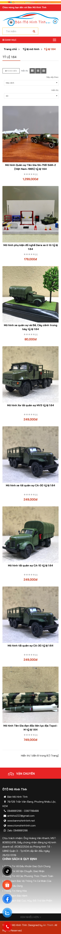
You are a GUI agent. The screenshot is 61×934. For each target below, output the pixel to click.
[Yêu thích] (27, 139)
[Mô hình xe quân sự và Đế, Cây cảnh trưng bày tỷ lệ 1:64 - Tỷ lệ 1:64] (30, 294)
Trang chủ (10, 49)
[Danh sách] (38, 71)
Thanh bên (12, 71)
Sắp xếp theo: (52, 77)
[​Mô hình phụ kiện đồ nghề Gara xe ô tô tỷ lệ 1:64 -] (30, 214)
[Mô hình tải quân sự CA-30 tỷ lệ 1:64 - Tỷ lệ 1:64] (30, 614)
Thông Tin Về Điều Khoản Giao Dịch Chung (27, 866)
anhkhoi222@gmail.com (20, 815)
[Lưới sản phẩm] (32, 71)
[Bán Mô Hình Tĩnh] (30, 19)
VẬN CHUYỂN (25, 774)
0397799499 (31, 811)
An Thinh (48, 925)
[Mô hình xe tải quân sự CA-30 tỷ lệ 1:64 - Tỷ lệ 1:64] (30, 454)
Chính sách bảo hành (15, 895)
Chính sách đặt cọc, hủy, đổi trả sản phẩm (28, 900)
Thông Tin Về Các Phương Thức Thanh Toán (28, 876)
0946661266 (14, 811)
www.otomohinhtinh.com (21, 825)
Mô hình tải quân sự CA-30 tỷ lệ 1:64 (30, 645)
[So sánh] (34, 139)
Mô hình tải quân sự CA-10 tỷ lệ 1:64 (30, 565)
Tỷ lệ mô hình (31, 49)
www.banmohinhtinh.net (21, 820)
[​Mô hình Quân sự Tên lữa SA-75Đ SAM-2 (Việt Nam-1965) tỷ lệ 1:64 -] (30, 134)
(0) (36, 174)
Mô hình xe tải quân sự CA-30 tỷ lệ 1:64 (30, 485)
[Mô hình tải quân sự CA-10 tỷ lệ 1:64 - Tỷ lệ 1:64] (30, 534)
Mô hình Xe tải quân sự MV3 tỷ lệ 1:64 (30, 405)
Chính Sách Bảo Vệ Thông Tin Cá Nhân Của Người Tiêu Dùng (27, 883)
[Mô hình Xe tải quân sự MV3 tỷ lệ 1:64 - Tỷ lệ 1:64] (30, 374)
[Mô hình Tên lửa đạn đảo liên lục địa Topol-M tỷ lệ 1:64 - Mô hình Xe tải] (30, 695)
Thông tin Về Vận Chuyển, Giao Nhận (24, 871)
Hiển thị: (55, 90)
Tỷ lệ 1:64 (50, 49)
